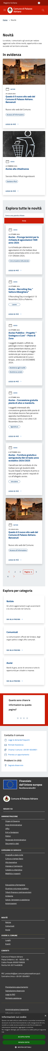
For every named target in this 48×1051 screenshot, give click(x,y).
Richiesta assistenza (13, 998)
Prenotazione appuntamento (16, 987)
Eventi (7, 944)
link (3, 1032)
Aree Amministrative (13, 824)
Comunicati (9, 926)
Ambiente (9, 896)
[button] (24, 1047)
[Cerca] (43, 10)
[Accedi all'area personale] (39, 3)
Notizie (12, 89)
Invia (24, 220)
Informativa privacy (13, 1013)
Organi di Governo (12, 821)
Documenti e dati (12, 843)
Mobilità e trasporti (13, 873)
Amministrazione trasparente (17, 1009)
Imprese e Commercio (13, 866)
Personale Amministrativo (15, 839)
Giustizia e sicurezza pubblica (16, 888)
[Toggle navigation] (4, 10)
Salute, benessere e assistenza (17, 899)
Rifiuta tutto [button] (23, 1042)
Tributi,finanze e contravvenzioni (18, 892)
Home (5, 20)
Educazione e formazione (15, 884)
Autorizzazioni (11, 903)
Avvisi (12, 162)
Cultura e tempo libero (14, 858)
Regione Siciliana (10, 2)
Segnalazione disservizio (15, 990)
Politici (8, 836)
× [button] (45, 1016)
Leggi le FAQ (10, 994)
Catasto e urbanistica (13, 869)
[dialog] (24, 1032)
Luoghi (8, 940)
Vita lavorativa (11, 862)
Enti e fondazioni (12, 832)
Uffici (7, 828)
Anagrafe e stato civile (14, 854)
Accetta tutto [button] (24, 1037)
